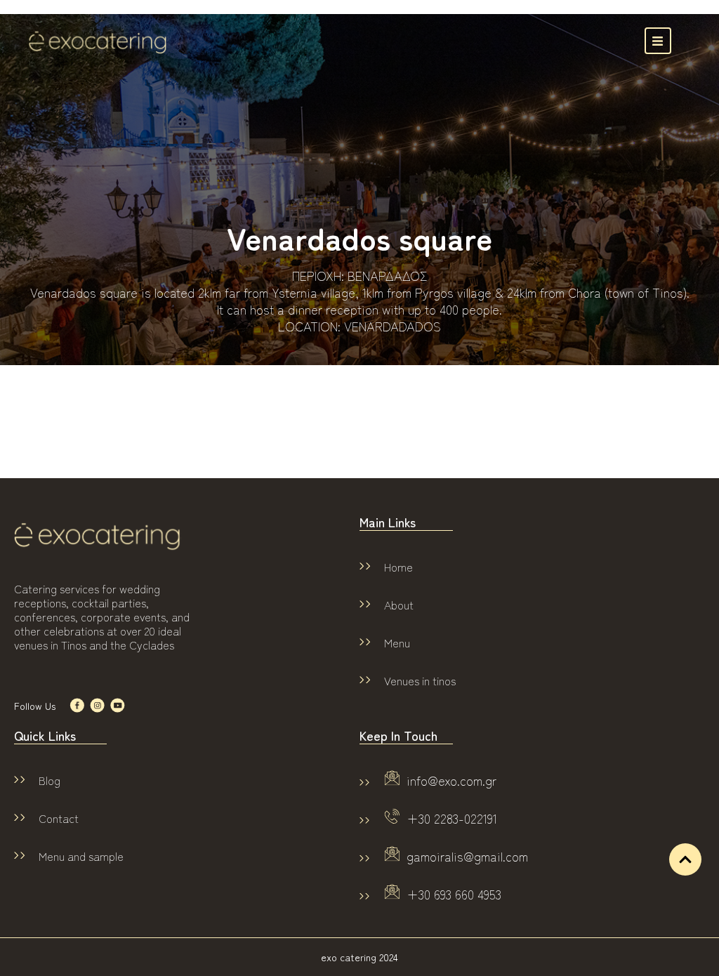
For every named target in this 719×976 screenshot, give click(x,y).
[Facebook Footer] (77, 705)
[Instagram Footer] (97, 705)
